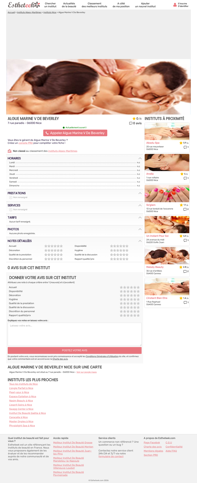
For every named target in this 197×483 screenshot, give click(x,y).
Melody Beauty (155, 267)
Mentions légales (153, 450)
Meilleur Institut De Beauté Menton (73, 446)
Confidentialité (174, 446)
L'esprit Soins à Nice (20, 404)
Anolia (150, 173)
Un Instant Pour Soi (157, 235)
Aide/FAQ (171, 450)
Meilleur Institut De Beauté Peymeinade (68, 474)
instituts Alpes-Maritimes (62, 150)
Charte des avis (60, 359)
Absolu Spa (152, 142)
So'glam (150, 204)
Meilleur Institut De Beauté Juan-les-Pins (72, 452)
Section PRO (151, 455)
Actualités (69, 5)
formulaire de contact (110, 456)
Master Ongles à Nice (21, 421)
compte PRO (26, 142)
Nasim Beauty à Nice (21, 400)
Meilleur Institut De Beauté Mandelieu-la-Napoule (68, 459)
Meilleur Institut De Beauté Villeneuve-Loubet (68, 466)
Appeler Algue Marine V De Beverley (77, 133)
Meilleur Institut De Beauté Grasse (72, 442)
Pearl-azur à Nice (19, 392)
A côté (121, 5)
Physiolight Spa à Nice (22, 425)
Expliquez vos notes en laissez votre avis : (28, 320)
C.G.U (169, 442)
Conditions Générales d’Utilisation (102, 356)
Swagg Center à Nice (21, 408)
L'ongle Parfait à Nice (21, 388)
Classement (94, 5)
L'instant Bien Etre (156, 298)
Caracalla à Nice (18, 417)
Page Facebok (152, 442)
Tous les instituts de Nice (23, 384)
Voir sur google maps (86, 372)
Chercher (50, 5)
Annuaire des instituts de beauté (24, 5)
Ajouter (145, 5)
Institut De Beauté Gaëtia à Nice (27, 413)
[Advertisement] (98, 36)
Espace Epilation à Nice (22, 396)
